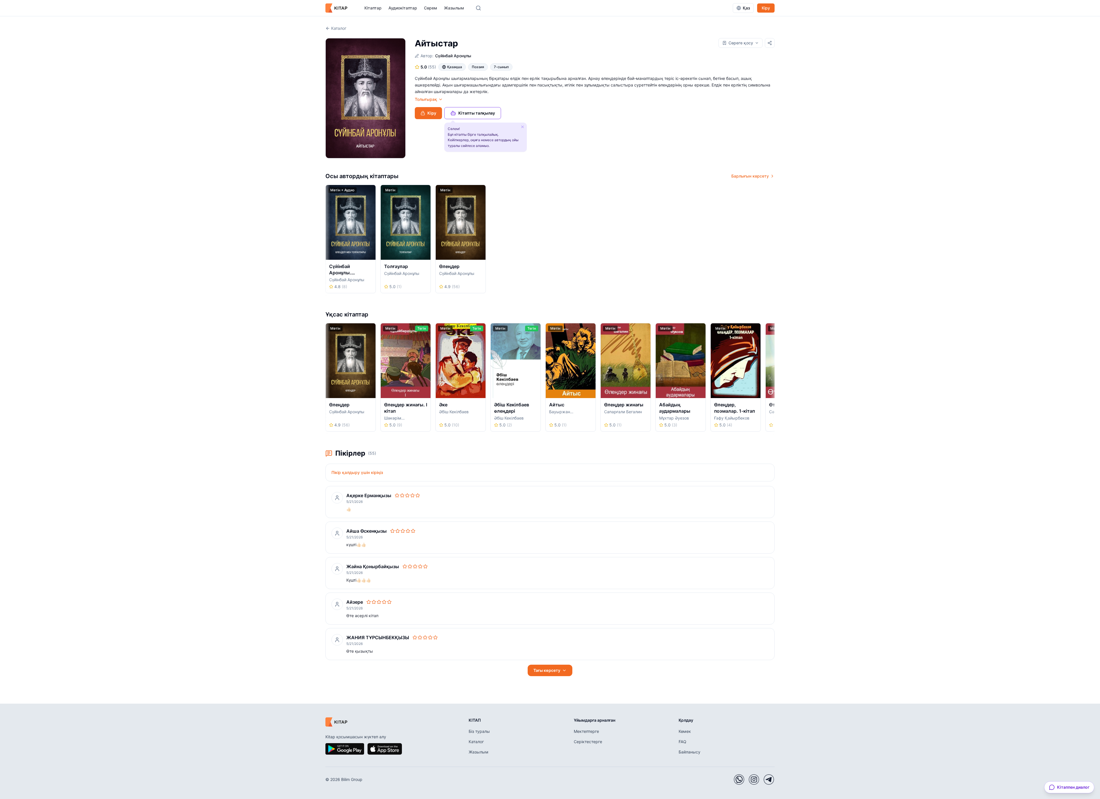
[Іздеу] (478, 8)
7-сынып (501, 67)
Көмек (685, 731)
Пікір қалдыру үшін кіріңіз (357, 472)
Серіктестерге (588, 741)
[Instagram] (754, 779)
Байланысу (689, 751)
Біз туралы (479, 731)
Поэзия (478, 67)
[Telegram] (769, 779)
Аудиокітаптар (402, 7)
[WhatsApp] (739, 779)
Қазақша (454, 67)
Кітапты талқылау (476, 113)
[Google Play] (344, 749)
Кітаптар (373, 7)
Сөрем (430, 7)
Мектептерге (586, 731)
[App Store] (385, 749)
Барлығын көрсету (750, 176)
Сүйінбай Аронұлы (453, 55)
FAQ (682, 741)
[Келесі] (772, 240)
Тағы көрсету (546, 670)
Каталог (338, 28)
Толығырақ (426, 99)
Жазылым (454, 7)
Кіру (766, 7)
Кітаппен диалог (1073, 787)
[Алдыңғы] (327, 240)
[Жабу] (522, 126)
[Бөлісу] (770, 43)
